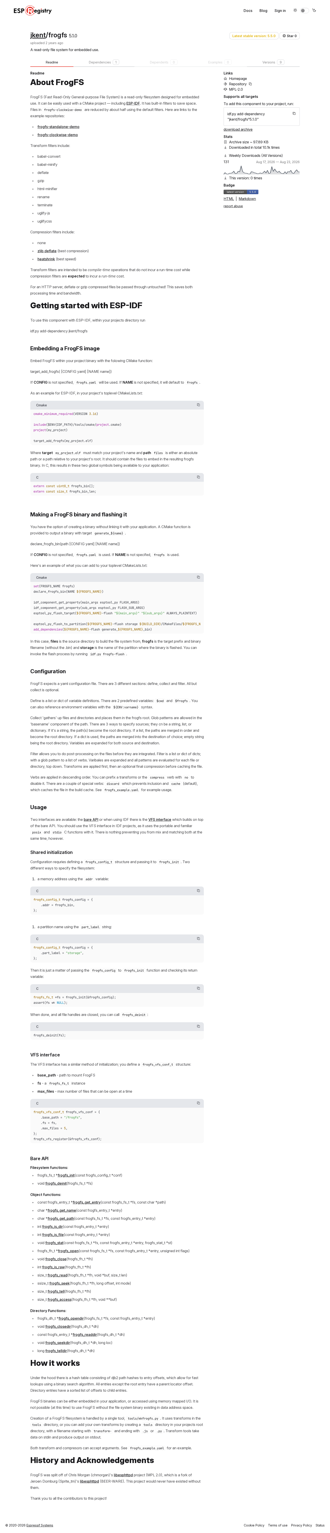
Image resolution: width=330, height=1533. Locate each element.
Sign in (280, 10)
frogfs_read (57, 1275)
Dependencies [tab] (103, 62)
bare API (91, 819)
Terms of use (278, 1525)
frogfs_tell (56, 1291)
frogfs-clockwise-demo (57, 135)
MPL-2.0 (236, 89)
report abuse (233, 206)
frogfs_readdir (85, 1334)
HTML (229, 198)
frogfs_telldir (56, 1350)
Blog (263, 10)
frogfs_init (66, 1175)
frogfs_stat (54, 1242)
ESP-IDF (133, 103)
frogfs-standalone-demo (58, 126)
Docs (248, 10)
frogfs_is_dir (52, 1226)
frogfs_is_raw (53, 1267)
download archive (238, 129)
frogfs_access (59, 1299)
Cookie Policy (254, 1525)
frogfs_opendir (71, 1318)
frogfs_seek (59, 1283)
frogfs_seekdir (57, 1342)
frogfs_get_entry (87, 1202)
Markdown (247, 198)
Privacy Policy (301, 1525)
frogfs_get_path (61, 1218)
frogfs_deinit (56, 1183)
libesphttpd (123, 1475)
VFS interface (159, 819)
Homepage (238, 78)
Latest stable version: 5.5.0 (254, 36)
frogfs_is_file (53, 1234)
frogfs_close (55, 1259)
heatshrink (46, 259)
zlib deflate (47, 251)
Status (320, 1525)
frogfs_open (68, 1251)
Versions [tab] (272, 62)
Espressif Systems (39, 1525)
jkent (38, 35)
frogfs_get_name (62, 1210)
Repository (238, 84)
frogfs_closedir (58, 1326)
